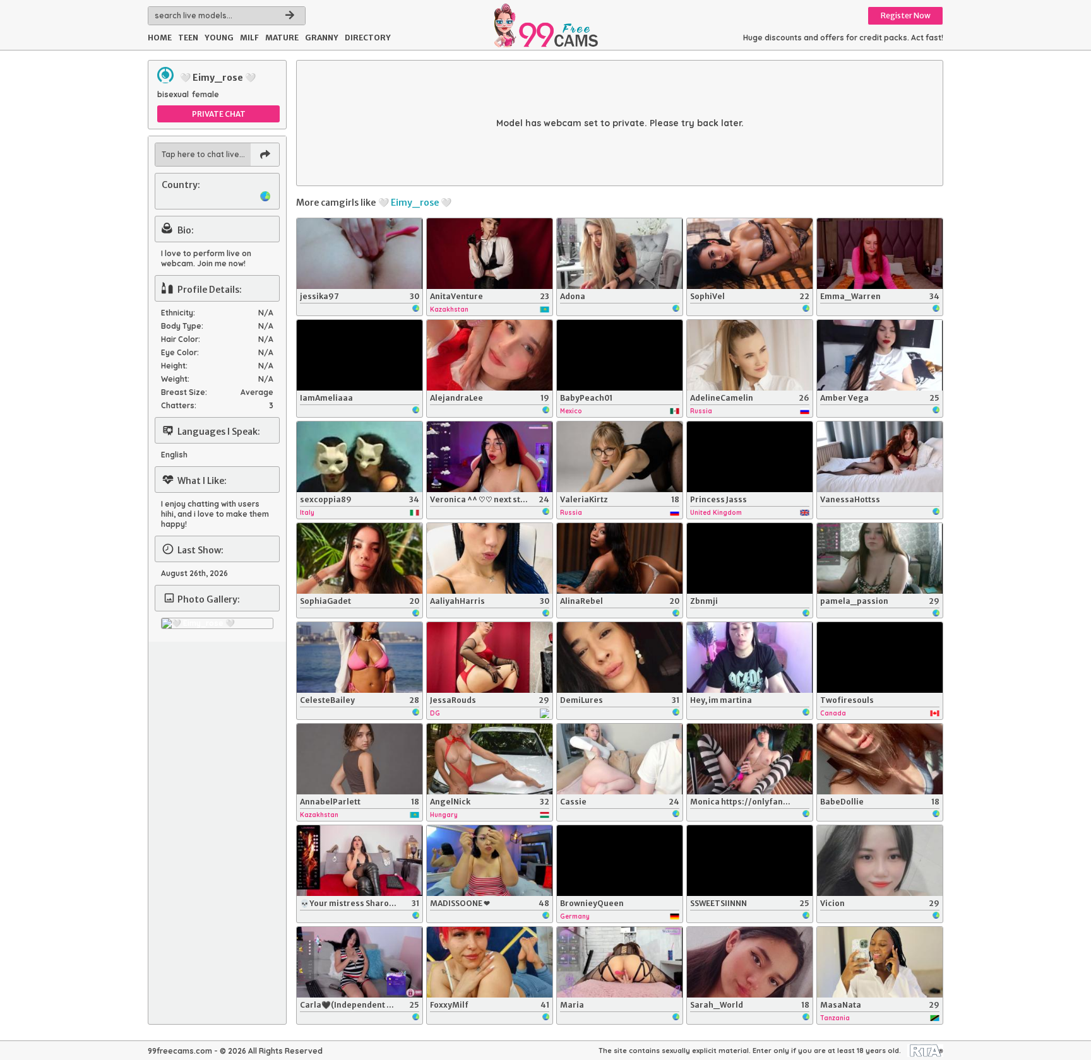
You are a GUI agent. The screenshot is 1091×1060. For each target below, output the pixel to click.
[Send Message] (265, 154)
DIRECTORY (368, 37)
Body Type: (182, 326)
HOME (160, 37)
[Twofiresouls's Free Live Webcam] (880, 657)
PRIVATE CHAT (219, 114)
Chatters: (178, 405)
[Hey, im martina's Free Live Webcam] (750, 657)
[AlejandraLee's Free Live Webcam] (489, 355)
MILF (249, 37)
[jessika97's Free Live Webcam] (359, 253)
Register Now (906, 15)
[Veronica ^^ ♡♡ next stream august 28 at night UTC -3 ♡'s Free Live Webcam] (489, 456)
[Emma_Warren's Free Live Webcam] (880, 253)
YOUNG (219, 37)
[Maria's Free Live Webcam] (620, 962)
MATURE (282, 37)
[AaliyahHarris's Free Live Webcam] (489, 558)
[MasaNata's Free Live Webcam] (880, 962)
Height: (174, 365)
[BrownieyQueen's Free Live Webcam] (620, 860)
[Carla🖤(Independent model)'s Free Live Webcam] (359, 962)
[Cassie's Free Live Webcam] (620, 759)
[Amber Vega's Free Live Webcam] (880, 355)
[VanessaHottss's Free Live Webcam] (880, 456)
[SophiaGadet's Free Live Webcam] (359, 558)
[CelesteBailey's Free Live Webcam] (359, 657)
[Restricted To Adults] (925, 1050)
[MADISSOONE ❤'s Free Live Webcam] (489, 860)
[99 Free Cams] (545, 25)
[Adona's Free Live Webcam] (620, 253)
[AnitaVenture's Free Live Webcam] (489, 253)
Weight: (175, 379)
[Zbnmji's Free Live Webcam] (750, 558)
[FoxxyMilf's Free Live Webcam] (489, 962)
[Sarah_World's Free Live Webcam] (750, 962)
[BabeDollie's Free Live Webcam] (880, 759)
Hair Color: (180, 339)
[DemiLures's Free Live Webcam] (620, 657)
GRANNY (321, 37)
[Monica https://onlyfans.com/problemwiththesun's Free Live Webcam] (750, 759)
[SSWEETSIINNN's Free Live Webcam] (750, 860)
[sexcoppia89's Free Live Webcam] (359, 456)
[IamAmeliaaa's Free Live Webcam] (359, 355)
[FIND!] (290, 16)
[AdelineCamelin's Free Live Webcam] (750, 355)
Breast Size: (184, 392)
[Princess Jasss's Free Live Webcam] (750, 456)
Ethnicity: (178, 312)
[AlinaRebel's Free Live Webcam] (620, 558)
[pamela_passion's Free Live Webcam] (880, 558)
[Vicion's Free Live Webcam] (880, 860)
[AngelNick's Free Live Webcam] (489, 759)
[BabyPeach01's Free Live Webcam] (620, 355)
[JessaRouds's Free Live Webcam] (489, 657)
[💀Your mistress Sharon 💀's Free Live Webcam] (359, 860)
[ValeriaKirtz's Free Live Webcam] (620, 456)
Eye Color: (180, 352)
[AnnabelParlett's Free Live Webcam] (359, 759)
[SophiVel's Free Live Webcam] (750, 253)
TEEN (188, 37)
